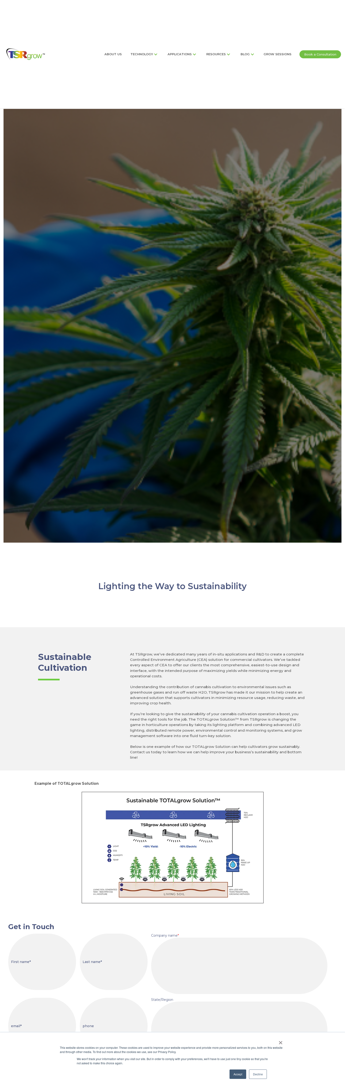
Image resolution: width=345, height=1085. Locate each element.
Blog (245, 54)
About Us (113, 54)
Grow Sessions (277, 54)
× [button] (280, 1041)
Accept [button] (238, 1074)
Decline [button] (258, 1074)
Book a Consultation (320, 54)
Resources (216, 54)
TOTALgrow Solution (216, 719)
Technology (141, 54)
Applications (180, 54)
